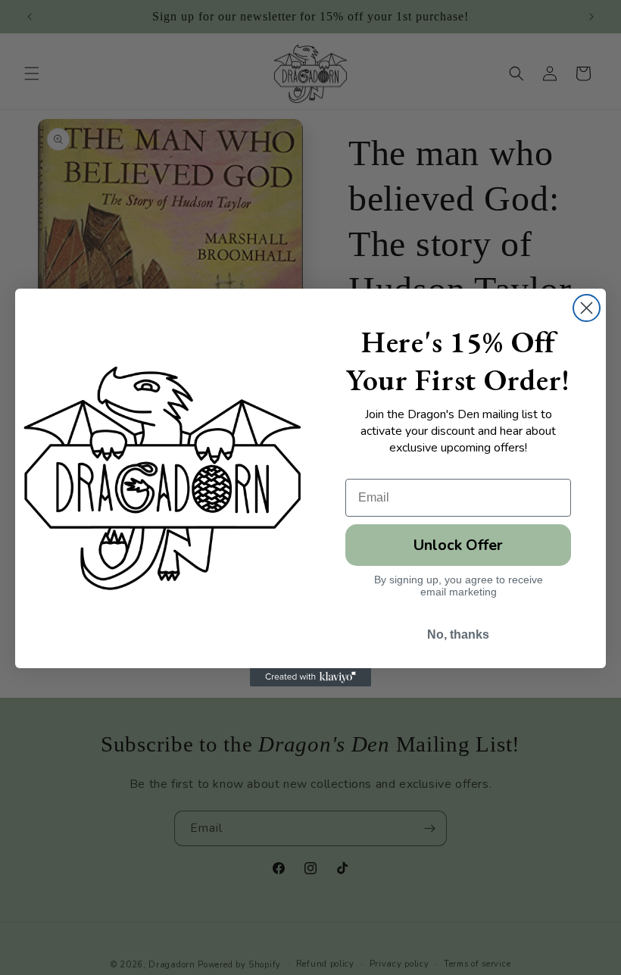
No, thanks (458, 634)
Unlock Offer (458, 545)
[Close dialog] (586, 308)
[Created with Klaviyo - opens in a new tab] (310, 677)
